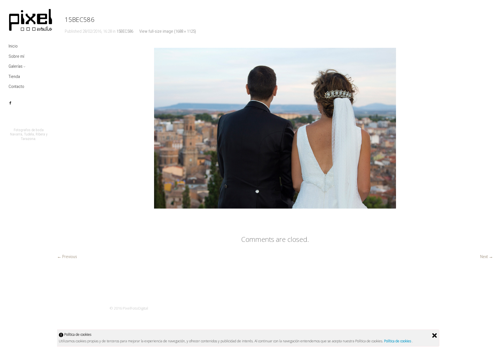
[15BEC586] (275, 128)
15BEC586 (124, 31)
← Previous (67, 256)
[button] (275, 128)
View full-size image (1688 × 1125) (167, 31)
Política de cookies (398, 341)
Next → (486, 256)
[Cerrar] (434, 335)
